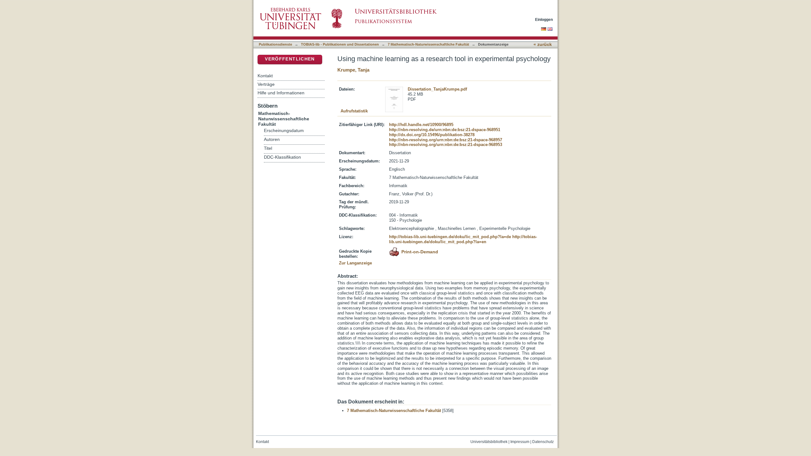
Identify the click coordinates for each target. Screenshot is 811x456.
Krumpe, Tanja (353, 70)
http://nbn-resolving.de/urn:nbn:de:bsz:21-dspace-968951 (444, 129)
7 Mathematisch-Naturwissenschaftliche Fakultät (428, 44)
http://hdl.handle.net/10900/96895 (421, 124)
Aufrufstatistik (354, 111)
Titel (268, 148)
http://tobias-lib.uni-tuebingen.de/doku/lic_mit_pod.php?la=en (463, 239)
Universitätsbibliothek (489, 442)
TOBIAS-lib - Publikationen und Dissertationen (340, 44)
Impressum (519, 442)
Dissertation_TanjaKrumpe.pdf (437, 89)
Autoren (272, 139)
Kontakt (265, 75)
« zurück (542, 44)
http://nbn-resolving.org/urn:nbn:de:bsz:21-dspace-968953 (445, 144)
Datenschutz (543, 442)
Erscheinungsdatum (284, 130)
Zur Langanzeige (355, 263)
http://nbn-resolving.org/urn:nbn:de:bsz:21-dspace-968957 (445, 139)
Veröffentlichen (290, 59)
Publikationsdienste (275, 44)
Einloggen (544, 19)
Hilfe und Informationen (281, 92)
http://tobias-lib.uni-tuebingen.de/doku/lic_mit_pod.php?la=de (450, 236)
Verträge (266, 84)
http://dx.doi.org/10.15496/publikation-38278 (432, 134)
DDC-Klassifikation (282, 157)
